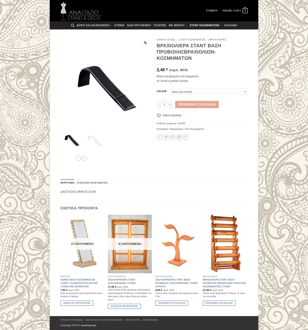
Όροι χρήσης (132, 320)
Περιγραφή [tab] (67, 183)
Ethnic (119, 25)
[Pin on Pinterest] (179, 137)
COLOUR (161, 91)
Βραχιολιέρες (217, 39)
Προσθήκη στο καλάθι (197, 104)
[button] (235, 11)
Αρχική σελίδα (166, 39)
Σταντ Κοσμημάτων (204, 25)
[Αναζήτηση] (72, 25)
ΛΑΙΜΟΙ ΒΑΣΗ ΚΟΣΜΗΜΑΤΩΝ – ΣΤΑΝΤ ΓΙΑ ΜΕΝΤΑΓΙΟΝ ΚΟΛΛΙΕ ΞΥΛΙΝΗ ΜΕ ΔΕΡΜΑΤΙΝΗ (79, 283)
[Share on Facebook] (160, 137)
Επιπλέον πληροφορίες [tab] (92, 183)
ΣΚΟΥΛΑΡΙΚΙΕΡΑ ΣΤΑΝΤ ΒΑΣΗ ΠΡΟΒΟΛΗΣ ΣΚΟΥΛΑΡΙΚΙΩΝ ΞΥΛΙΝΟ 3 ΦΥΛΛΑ (176, 283)
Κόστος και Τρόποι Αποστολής (104, 320)
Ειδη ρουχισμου (139, 25)
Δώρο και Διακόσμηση (93, 25)
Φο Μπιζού (177, 25)
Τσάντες (160, 25)
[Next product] (78, 158)
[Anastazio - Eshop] (80, 10)
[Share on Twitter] (166, 137)
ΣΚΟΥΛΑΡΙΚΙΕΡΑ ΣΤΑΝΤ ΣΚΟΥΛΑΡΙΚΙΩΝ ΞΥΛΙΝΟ (122, 281)
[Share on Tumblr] (186, 137)
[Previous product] (84, 158)
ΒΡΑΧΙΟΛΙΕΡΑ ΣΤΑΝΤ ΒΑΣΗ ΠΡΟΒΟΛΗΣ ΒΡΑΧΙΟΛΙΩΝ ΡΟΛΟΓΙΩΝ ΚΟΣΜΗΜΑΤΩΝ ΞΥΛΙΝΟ (224, 283)
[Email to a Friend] (173, 137)
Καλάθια (230, 25)
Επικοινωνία (150, 320)
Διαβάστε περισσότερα (77, 303)
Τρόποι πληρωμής (71, 320)
